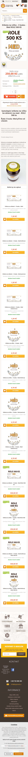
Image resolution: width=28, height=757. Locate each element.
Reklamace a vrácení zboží (14, 697)
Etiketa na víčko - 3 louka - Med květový (14, 377)
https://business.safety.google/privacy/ (16, 743)
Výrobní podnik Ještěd (19, 84)
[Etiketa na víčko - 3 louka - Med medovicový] (14, 438)
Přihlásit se (8, 1)
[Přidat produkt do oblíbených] (19, 96)
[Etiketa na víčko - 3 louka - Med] (14, 334)
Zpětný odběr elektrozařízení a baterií (14, 708)
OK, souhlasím (18, 753)
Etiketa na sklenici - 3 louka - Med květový (14, 241)
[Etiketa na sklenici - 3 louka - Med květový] (14, 232)
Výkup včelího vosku (14, 695)
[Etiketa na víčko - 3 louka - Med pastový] (14, 404)
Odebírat (21, 654)
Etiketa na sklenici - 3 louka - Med (14, 206)
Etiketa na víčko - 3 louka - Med (14, 343)
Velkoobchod (14, 701)
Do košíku (12, 96)
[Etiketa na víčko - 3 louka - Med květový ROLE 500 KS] (14, 580)
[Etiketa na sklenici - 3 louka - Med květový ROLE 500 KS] (14, 545)
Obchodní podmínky (14, 704)
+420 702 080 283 (16, 681)
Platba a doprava (14, 699)
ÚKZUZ (14, 710)
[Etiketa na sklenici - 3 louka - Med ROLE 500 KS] (14, 474)
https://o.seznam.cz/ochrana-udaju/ (15, 745)
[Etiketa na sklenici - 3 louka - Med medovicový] (14, 298)
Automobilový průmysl (15, 715)
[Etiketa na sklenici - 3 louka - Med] (14, 198)
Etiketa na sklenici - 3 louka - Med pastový (14, 274)
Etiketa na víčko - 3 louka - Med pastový (14, 412)
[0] (17, 6)
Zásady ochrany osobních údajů (14, 706)
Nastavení (8, 753)
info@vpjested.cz (16, 684)
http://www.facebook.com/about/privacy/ (16, 748)
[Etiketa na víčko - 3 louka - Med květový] (14, 369)
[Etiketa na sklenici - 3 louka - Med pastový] (14, 265)
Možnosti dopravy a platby (14, 105)
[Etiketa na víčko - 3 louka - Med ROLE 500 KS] (14, 509)
